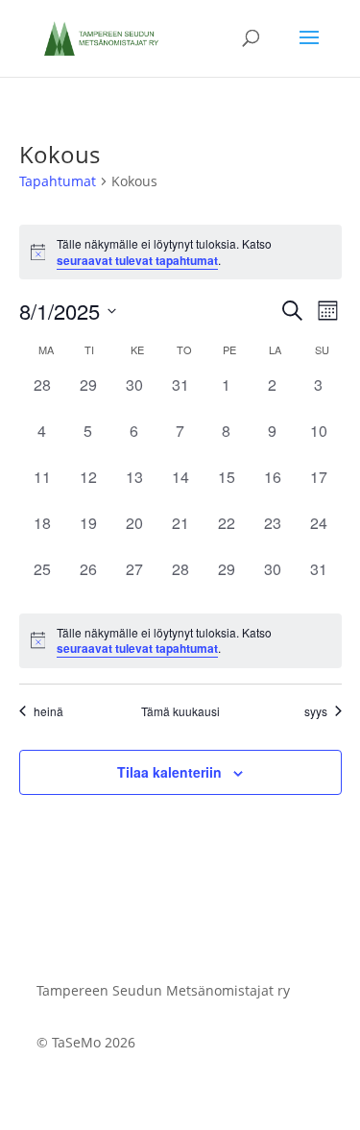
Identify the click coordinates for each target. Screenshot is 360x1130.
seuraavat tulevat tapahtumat (137, 260)
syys (315, 711)
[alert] (180, 640)
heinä (48, 711)
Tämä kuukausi (180, 711)
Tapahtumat (57, 181)
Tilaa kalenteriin (169, 771)
